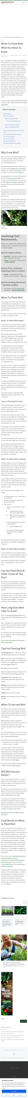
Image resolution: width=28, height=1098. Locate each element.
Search (3, 1018)
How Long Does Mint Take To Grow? (12, 134)
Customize (7, 1095)
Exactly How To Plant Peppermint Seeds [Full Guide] (6, 923)
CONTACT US (14, 1076)
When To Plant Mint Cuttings (12, 125)
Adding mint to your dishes (18, 168)
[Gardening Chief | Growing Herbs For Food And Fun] (7, 2)
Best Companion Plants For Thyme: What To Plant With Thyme (12, 1040)
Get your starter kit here (18, 290)
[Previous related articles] (21, 902)
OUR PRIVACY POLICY (14, 1068)
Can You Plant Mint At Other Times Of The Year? (13, 131)
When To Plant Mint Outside (12, 127)
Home (2, 37)
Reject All (20, 1095)
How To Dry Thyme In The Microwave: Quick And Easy (12, 1035)
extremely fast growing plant (14, 615)
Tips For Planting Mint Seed (13, 121)
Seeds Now (7, 256)
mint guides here (7, 864)
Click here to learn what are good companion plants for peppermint (13, 858)
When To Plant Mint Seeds (11, 118)
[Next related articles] (25, 902)
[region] (14, 1088)
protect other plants (15, 178)
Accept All (14, 1091)
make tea (21, 172)
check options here (10, 262)
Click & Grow (20, 288)
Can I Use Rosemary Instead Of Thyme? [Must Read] (12, 1031)
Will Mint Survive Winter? (9, 141)
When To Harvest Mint (8, 139)
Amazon (6, 260)
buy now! (17, 258)
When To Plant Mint (8, 116)
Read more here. (19, 674)
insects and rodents (11, 182)
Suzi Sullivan (5, 55)
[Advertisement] (14, 19)
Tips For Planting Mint (9, 137)
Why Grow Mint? (7, 114)
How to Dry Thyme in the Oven (7, 1033)
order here (23, 276)
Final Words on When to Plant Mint (12, 143)
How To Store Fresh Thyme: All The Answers (10, 1037)
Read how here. (16, 765)
